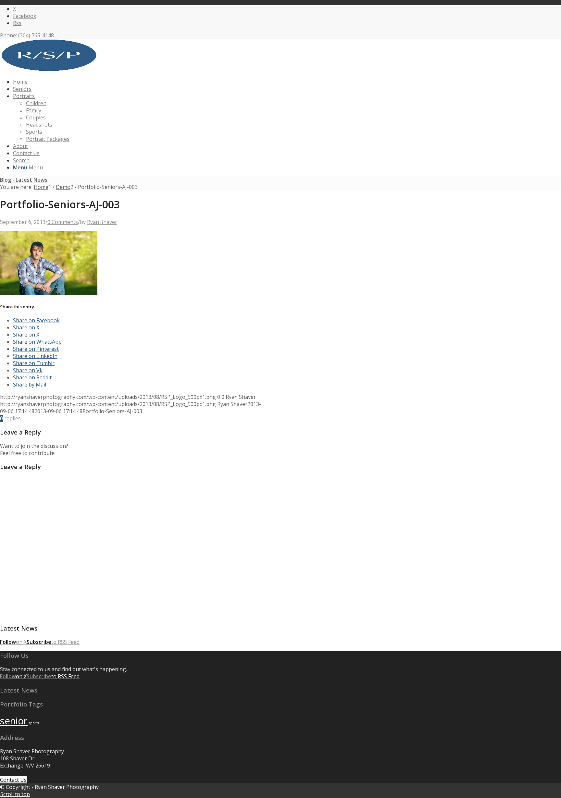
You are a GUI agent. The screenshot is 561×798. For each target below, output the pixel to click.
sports (34, 723)
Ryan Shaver (102, 222)
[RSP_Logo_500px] (48, 69)
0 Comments (62, 222)
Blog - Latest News (23, 179)
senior (14, 720)
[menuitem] (190, 81)
